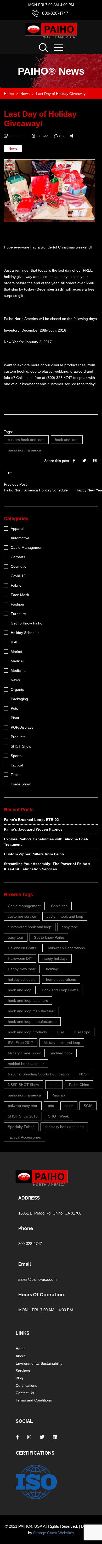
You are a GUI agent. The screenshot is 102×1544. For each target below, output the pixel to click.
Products (18, 737)
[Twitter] (84, 460)
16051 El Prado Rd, (35, 1213)
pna (51, 1106)
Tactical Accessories (24, 1137)
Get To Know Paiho (26, 623)
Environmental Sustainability (39, 1363)
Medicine (18, 670)
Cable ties (59, 906)
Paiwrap (58, 1095)
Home (21, 1349)
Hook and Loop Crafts (60, 990)
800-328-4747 (55, 13)
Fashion (17, 604)
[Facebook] (74, 460)
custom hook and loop (26, 440)
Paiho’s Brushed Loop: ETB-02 (31, 819)
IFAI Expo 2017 (20, 1042)
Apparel (17, 528)
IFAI (14, 642)
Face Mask (20, 595)
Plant (15, 718)
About (20, 1356)
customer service (22, 916)
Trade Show (21, 784)
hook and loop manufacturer (31, 1011)
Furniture (18, 614)
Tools (15, 775)
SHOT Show (21, 746)
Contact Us (25, 1393)
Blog (19, 1378)
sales (69, 1106)
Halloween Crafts (22, 948)
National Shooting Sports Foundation (38, 1074)
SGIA (88, 1106)
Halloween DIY (20, 958)
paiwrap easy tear (22, 1106)
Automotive (20, 538)
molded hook (61, 1053)
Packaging (19, 699)
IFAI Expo (82, 1032)
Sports (16, 756)
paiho (54, 1085)
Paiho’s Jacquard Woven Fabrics (33, 829)
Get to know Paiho (49, 937)
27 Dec (41, 136)
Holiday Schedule (25, 633)
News (13, 148)
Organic (17, 689)
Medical (17, 661)
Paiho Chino (79, 1085)
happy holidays (55, 958)
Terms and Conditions (34, 1400)
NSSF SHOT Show (23, 1085)
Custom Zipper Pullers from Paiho (34, 854)
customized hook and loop (29, 927)
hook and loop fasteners (28, 1000)
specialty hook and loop (64, 1127)
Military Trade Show (24, 1053)
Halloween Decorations (66, 948)
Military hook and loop (62, 1042)
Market (16, 651)
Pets (14, 708)
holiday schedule (22, 979)
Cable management (24, 906)
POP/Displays (22, 727)
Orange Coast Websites (53, 1533)
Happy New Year (22, 969)
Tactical (17, 765)
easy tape (70, 927)
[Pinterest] (95, 460)
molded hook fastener (26, 1064)
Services (23, 1371)
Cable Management (27, 547)
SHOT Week (58, 1116)
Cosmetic (18, 566)
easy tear (15, 937)
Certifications (26, 1385)
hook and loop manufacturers (32, 1021)
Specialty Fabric (21, 1127)
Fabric (16, 585)
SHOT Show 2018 (23, 1116)
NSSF (84, 1074)
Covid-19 (18, 576)
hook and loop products (27, 1032)
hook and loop (66, 440)
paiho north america (24, 450)
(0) (61, 136)
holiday (52, 969)
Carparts (18, 557)
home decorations (61, 979)
